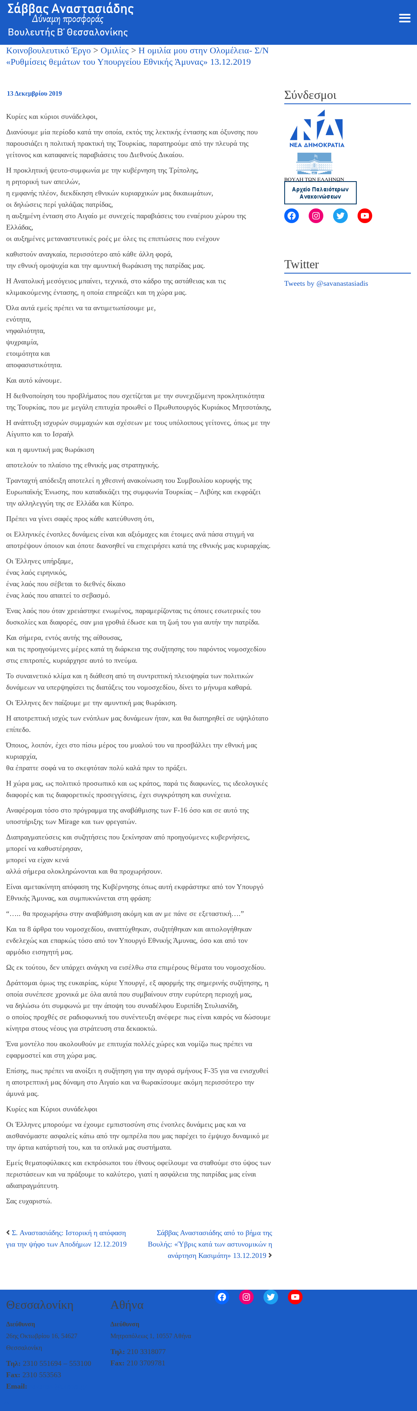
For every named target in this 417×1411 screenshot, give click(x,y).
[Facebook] (291, 215)
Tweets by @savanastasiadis (326, 283)
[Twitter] (340, 215)
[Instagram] (316, 215)
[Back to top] (6, 1403)
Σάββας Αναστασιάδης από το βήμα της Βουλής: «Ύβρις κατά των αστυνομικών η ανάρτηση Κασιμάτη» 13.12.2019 (210, 1244)
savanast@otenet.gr (58, 1386)
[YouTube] (365, 215)
